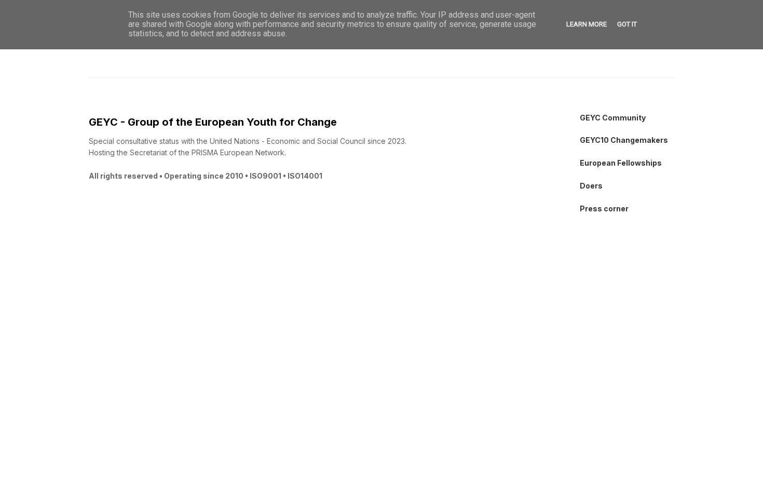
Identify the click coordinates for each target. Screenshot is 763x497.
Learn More (586, 24)
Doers (591, 185)
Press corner (604, 208)
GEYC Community (613, 117)
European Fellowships (621, 162)
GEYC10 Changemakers (624, 140)
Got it (627, 24)
